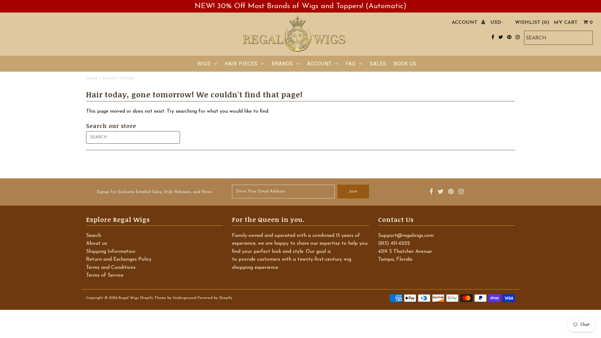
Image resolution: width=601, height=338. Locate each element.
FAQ (351, 64)
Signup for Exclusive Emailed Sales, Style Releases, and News (154, 192)
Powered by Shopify (215, 298)
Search (93, 235)
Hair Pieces (241, 64)
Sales (378, 64)
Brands (282, 64)
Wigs (204, 64)
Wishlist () (532, 22)
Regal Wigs (129, 298)
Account (319, 64)
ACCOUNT (465, 22)
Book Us (405, 64)
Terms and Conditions (111, 267)
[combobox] (558, 38)
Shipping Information (110, 251)
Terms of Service (104, 275)
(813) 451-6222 (394, 243)
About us (96, 243)
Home (92, 78)
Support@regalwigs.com (406, 235)
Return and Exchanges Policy (119, 259)
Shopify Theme (153, 298)
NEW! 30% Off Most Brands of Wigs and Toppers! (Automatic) (300, 6)
